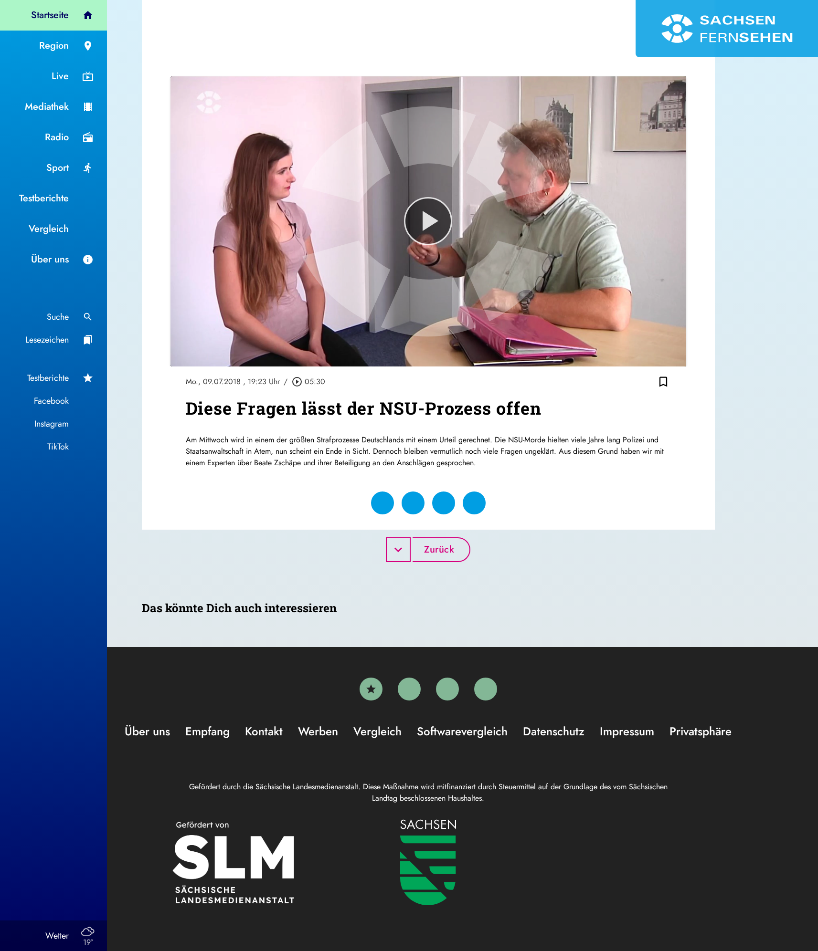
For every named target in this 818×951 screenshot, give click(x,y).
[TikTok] (485, 689)
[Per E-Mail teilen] (474, 502)
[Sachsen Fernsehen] (727, 28)
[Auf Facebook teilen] (382, 502)
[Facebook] (409, 689)
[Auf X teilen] (413, 502)
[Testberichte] (371, 689)
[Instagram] (447, 689)
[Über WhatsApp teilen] (443, 502)
